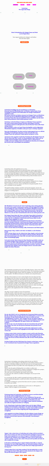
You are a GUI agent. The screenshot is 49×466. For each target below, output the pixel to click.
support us (21, 455)
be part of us (30, 455)
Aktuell (18, 2)
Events (24, 2)
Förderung (30, 2)
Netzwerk (27, 2)
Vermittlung (21, 2)
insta (33, 455)
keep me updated (17, 455)
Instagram (38, 464)
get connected (25, 455)
